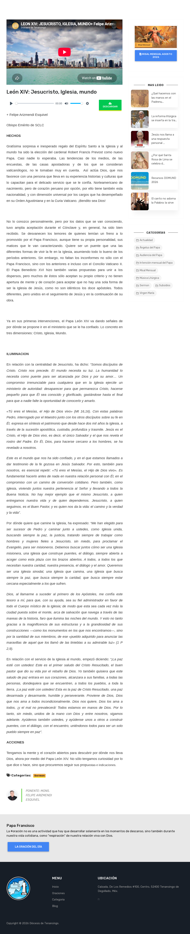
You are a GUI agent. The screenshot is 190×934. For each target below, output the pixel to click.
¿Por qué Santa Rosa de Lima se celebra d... (161, 159)
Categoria (58, 899)
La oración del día (28, 846)
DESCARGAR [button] (110, 106)
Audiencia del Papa (151, 255)
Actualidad (146, 240)
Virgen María (147, 293)
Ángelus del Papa (150, 247)
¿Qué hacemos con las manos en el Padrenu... (163, 97)
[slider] (34, 103)
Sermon (39, 775)
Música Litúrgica (149, 278)
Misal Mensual (148, 270)
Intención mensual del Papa (156, 262)
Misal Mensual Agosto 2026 (156, 55)
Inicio (55, 886)
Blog (55, 906)
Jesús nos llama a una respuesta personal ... (162, 139)
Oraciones (58, 893)
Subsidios (164, 285)
